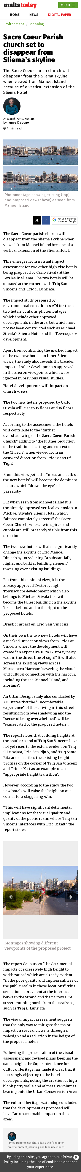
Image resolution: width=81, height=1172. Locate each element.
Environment (13, 24)
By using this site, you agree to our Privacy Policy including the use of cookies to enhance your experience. (40, 1162)
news (33, 15)
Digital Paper (59, 15)
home (14, 15)
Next (70, 896)
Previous (10, 896)
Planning (37, 24)
